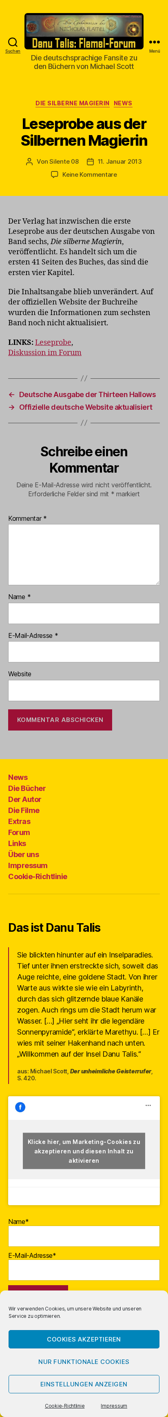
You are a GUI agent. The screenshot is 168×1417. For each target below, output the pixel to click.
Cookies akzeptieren (84, 1339)
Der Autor (25, 799)
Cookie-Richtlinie (64, 1406)
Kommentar (27, 518)
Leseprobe (53, 342)
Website (19, 674)
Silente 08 (63, 161)
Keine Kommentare (89, 174)
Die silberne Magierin (72, 103)
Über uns (23, 854)
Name (19, 597)
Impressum (114, 1406)
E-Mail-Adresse (33, 636)
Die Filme (24, 810)
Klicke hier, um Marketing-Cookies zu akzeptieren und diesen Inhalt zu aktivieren (84, 1151)
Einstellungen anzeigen (84, 1384)
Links (17, 843)
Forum (19, 832)
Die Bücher (27, 788)
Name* (18, 1221)
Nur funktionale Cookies (84, 1362)
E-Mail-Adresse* (32, 1255)
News (123, 103)
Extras (19, 821)
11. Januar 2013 (120, 161)
